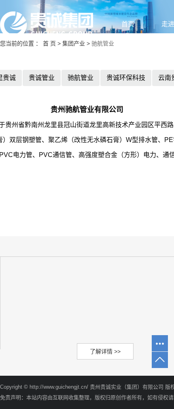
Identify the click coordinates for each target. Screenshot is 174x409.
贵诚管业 (42, 77)
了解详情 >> (105, 351)
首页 (127, 24)
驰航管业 (80, 77)
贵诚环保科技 (125, 77)
